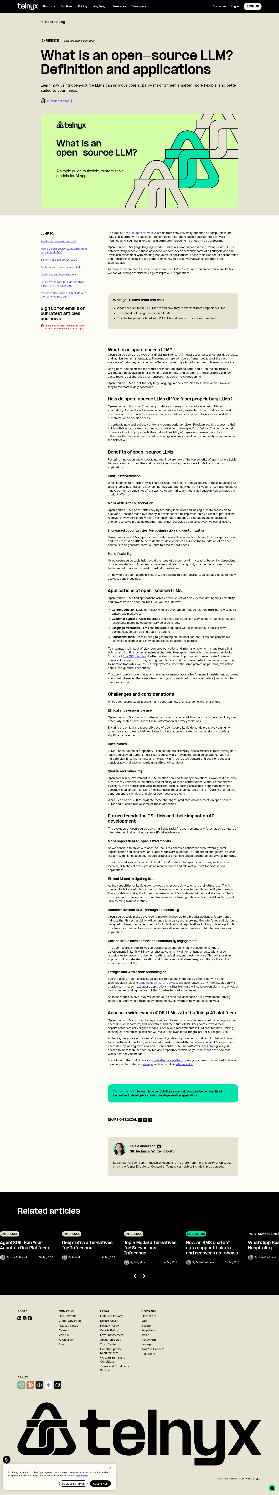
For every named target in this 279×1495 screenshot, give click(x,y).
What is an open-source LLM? (58, 241)
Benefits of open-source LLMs (59, 259)
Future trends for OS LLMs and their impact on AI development (62, 283)
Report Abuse (109, 1320)
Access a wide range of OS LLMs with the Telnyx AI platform (63, 294)
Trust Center (108, 1344)
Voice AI (64, 1335)
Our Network (67, 1316)
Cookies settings (73, 1484)
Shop (62, 1344)
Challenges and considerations (58, 274)
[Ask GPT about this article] (6, 1460)
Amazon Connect (152, 1349)
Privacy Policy (109, 1325)
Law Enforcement (111, 1335)
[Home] (27, 6)
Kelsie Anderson (60, 100)
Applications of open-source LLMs (61, 267)
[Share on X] (145, 1120)
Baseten (146, 1325)
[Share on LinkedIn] (140, 1120)
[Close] (110, 1467)
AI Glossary (66, 1339)
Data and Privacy (111, 1316)
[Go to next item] (144, 1276)
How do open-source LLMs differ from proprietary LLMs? (64, 250)
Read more (82, 1475)
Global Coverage (70, 1320)
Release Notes (68, 1325)
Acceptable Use (110, 1339)
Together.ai (148, 1330)
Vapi (144, 1320)
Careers (64, 1330)
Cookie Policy (109, 1330)
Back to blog (55, 22)
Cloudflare (148, 1353)
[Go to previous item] (135, 1276)
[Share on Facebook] (150, 1120)
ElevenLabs (148, 1316)
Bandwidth (148, 1339)
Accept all (100, 1484)
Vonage (146, 1344)
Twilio (145, 1335)
